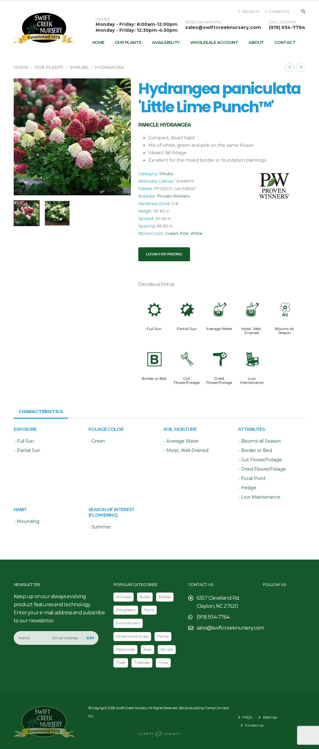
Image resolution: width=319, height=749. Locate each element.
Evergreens (125, 610)
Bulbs (145, 597)
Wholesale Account (214, 42)
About (256, 42)
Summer (101, 527)
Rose (147, 649)
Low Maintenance (252, 380)
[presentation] (21, 137)
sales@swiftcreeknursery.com (223, 27)
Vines (163, 662)
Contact (285, 42)
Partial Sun (187, 328)
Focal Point (253, 478)
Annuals (123, 597)
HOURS (103, 19)
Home (98, 42)
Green (171, 233)
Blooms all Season (284, 330)
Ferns (149, 610)
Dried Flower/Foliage (219, 380)
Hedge (248, 488)
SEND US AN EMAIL (203, 22)
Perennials (125, 649)
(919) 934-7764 (287, 27)
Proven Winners (173, 196)
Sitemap (269, 717)
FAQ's (246, 717)
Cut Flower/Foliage (187, 380)
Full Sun (154, 328)
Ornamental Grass (132, 636)
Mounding (28, 521)
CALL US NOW (282, 22)
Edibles (165, 597)
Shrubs (78, 67)
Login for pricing (164, 254)
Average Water (219, 328)
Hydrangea (109, 67)
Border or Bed (154, 378)
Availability (166, 42)
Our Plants (128, 42)
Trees (120, 662)
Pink (184, 233)
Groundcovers (128, 623)
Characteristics (41, 411)
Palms (163, 636)
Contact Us (278, 11)
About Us (250, 11)
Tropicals (142, 662)
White (196, 233)
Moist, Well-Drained (251, 330)
